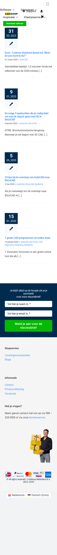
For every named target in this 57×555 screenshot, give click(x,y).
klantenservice (37, 417)
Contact (9, 384)
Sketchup (19, 245)
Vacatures (10, 393)
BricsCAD (32, 123)
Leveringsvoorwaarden (17, 355)
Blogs (8, 359)
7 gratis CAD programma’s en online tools (27, 237)
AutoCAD (24, 59)
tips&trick (39, 184)
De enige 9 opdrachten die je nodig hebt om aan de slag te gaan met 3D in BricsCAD (26, 116)
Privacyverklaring (14, 389)
